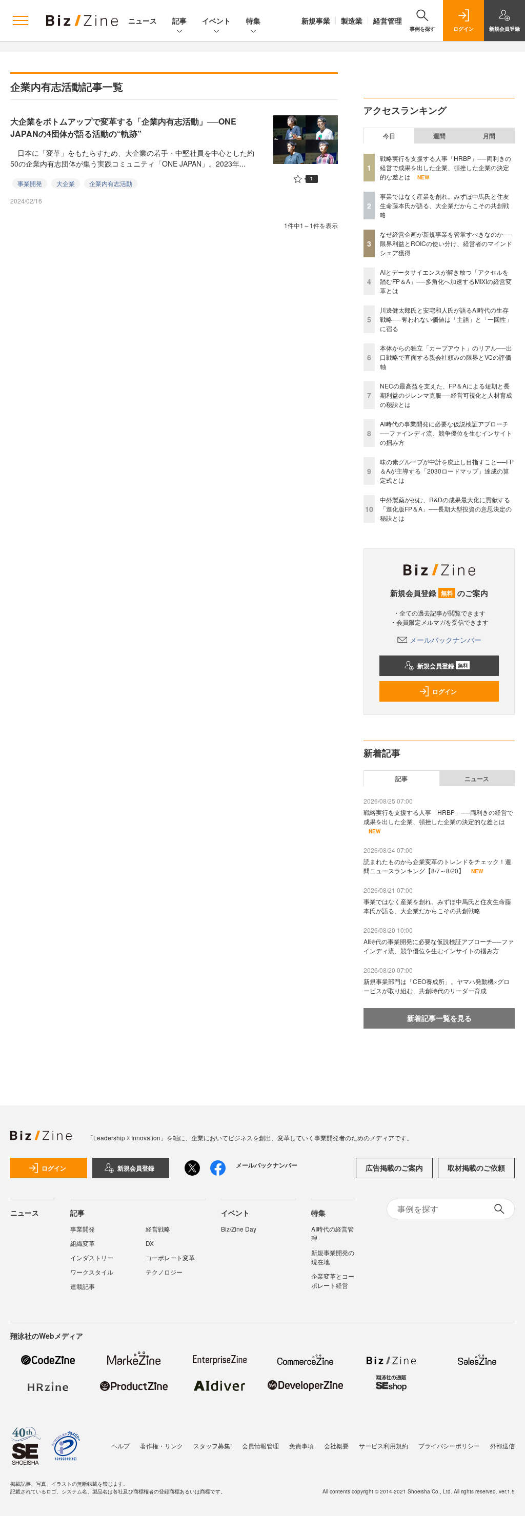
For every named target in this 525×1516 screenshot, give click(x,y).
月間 (489, 135)
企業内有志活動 (110, 183)
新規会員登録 (442, 665)
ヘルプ (120, 1445)
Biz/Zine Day (238, 1228)
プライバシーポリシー (449, 1445)
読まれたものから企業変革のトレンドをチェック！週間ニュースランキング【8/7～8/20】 (437, 866)
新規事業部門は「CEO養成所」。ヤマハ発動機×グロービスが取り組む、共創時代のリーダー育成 (437, 986)
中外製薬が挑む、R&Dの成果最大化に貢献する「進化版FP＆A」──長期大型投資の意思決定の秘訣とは (446, 508)
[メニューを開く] (20, 20)
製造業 (351, 20)
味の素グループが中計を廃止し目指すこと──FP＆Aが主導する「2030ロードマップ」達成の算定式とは (447, 470)
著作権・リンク (161, 1445)
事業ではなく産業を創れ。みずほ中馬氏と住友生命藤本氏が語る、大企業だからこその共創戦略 (444, 205)
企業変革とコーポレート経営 (332, 1280)
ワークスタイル (91, 1271)
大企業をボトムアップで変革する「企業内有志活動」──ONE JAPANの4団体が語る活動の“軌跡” (123, 127)
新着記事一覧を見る (439, 1018)
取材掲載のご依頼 (476, 1167)
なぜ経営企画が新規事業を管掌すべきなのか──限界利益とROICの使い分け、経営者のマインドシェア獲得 (446, 243)
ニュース (142, 20)
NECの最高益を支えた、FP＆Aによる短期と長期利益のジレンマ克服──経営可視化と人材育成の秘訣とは (446, 394)
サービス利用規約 (383, 1445)
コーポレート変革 (170, 1257)
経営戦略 (158, 1228)
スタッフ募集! (212, 1445)
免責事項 (301, 1445)
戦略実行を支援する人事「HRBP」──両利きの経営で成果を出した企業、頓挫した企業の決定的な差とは (445, 167)
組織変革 (82, 1243)
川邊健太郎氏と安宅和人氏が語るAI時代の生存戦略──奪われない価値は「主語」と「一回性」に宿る (446, 319)
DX (150, 1243)
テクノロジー (164, 1271)
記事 (179, 20)
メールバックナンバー (445, 639)
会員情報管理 (260, 1445)
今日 (389, 135)
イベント (216, 20)
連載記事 (82, 1286)
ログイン (444, 691)
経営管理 (387, 20)
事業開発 (29, 183)
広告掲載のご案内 (394, 1167)
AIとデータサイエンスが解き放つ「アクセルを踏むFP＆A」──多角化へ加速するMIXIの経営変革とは (446, 281)
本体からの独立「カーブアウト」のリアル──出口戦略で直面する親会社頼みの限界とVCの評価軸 (446, 357)
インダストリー (91, 1257)
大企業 (65, 183)
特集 (253, 20)
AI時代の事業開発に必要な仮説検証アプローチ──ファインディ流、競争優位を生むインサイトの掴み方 (446, 432)
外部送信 (502, 1445)
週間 (439, 135)
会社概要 (336, 1445)
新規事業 (315, 20)
